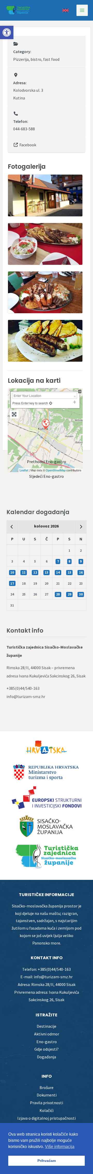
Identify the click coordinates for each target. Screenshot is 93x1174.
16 (81, 572)
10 (12, 572)
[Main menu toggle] (82, 10)
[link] (6, 32)
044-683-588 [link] (24, 128)
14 (58, 572)
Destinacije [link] (46, 1026)
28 (58, 594)
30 (81, 594)
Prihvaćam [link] (46, 1161)
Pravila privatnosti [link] (46, 1102)
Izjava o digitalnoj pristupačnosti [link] (46, 1118)
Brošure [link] (46, 1087)
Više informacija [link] (59, 1146)
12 (35, 572)
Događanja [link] (46, 1056)
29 (69, 594)
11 (24, 572)
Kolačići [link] (46, 1110)
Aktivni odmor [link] (46, 1033)
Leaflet (24, 470)
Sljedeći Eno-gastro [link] (46, 476)
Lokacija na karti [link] (34, 380)
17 (12, 583)
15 (69, 572)
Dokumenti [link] (47, 1095)
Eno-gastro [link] (46, 1041)
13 (46, 572)
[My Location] (50, 403)
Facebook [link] (27, 144)
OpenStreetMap (56, 470)
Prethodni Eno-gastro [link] (46, 461)
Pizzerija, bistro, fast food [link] (36, 59)
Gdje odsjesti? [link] (46, 1049)
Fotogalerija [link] (27, 166)
